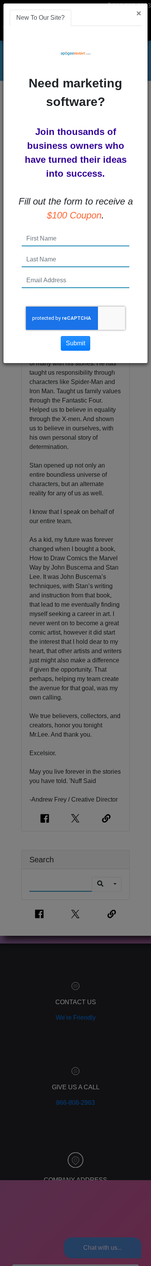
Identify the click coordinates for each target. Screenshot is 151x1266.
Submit (75, 343)
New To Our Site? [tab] (40, 17)
